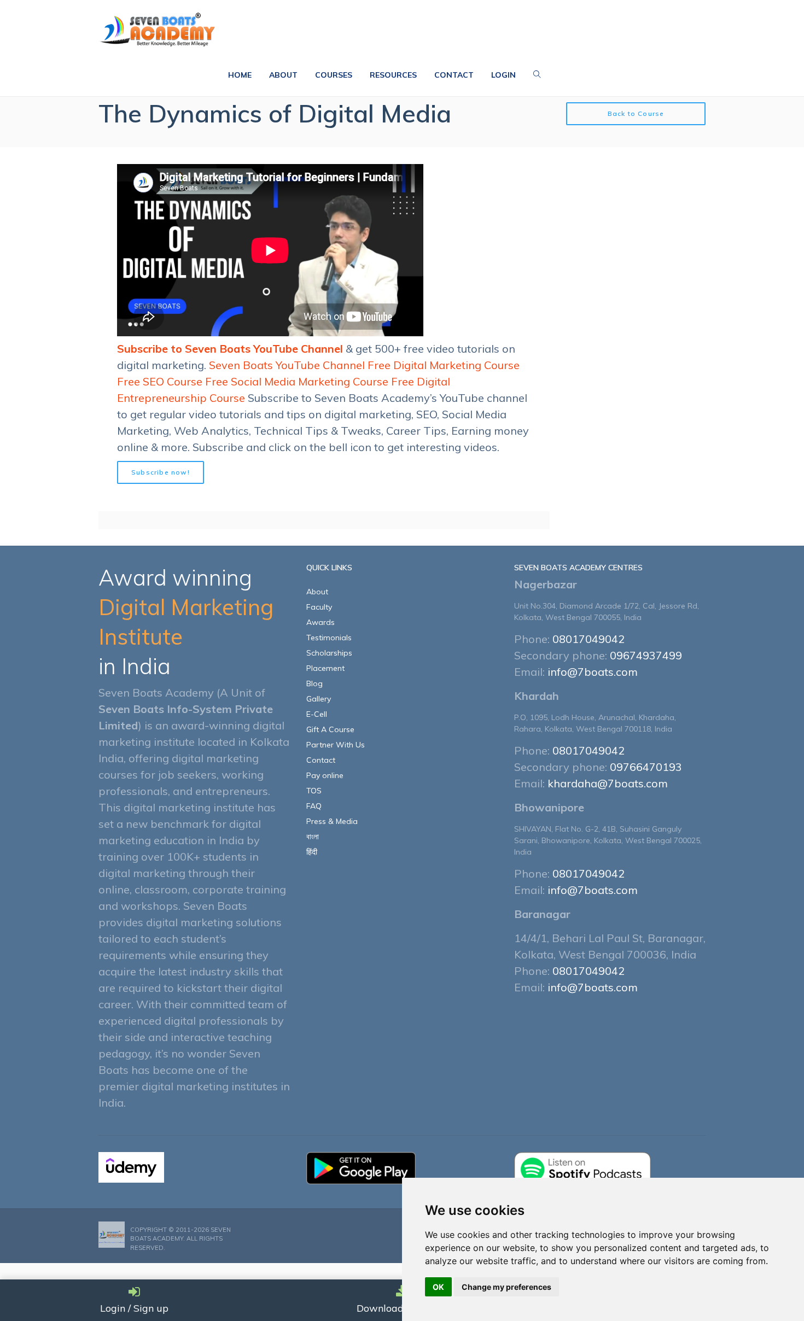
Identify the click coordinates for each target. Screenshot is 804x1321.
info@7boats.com (592, 672)
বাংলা (312, 836)
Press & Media (332, 821)
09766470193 (646, 767)
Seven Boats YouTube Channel (287, 365)
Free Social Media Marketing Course (296, 381)
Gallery (318, 699)
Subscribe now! (160, 472)
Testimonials (329, 637)
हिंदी (311, 852)
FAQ (314, 806)
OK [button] (438, 1286)
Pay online (324, 775)
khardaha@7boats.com (607, 783)
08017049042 (588, 639)
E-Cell (316, 714)
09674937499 (646, 655)
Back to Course (636, 113)
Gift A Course (330, 729)
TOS (314, 791)
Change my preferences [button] (506, 1286)
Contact (320, 760)
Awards (320, 622)
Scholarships (329, 653)
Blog (314, 683)
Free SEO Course (159, 381)
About (317, 592)
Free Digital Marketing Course (444, 365)
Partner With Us (335, 745)
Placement (325, 668)
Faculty (319, 607)
